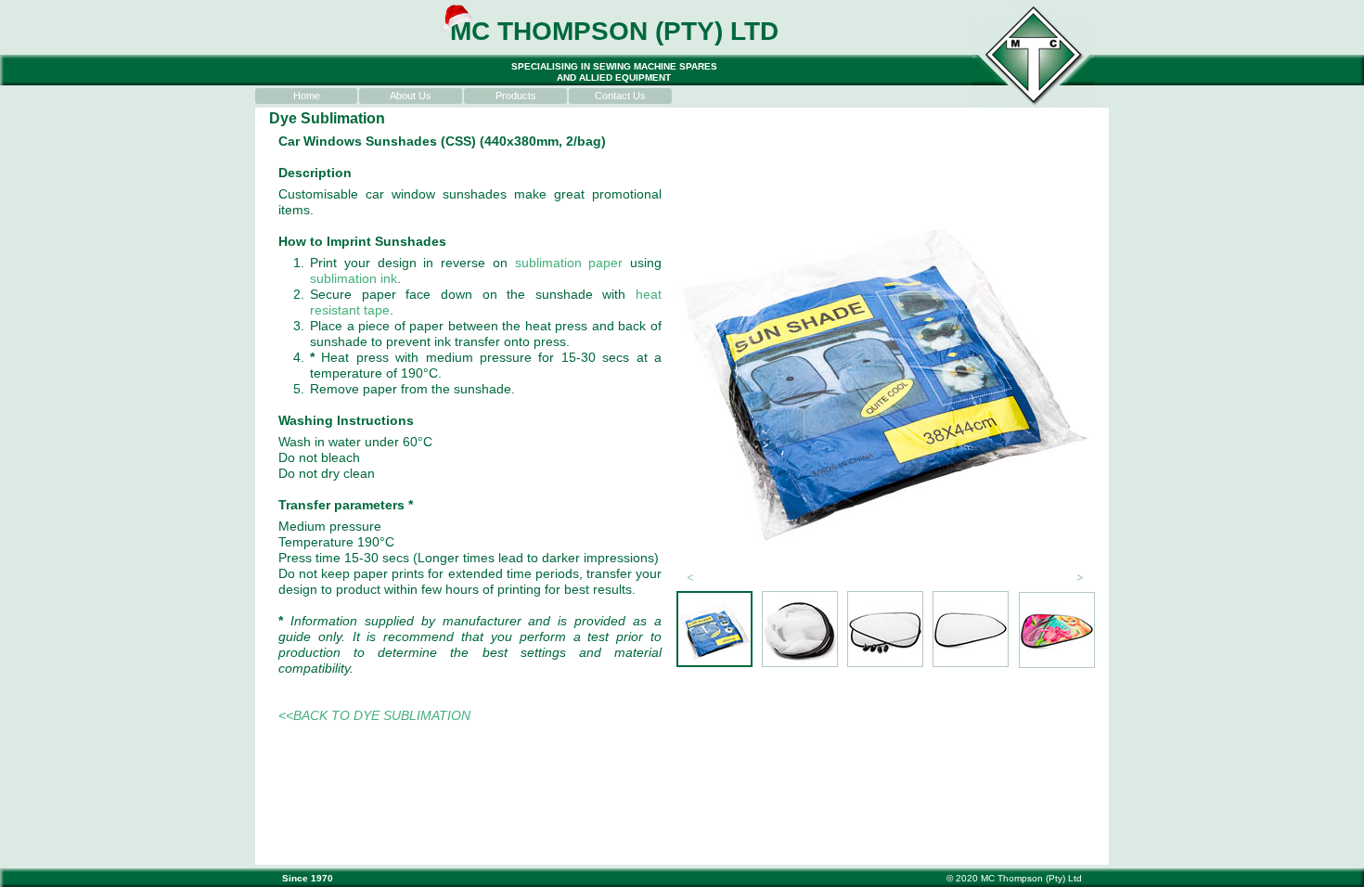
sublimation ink (353, 278)
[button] (690, 576)
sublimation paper (569, 262)
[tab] (714, 629)
